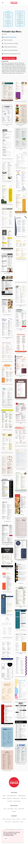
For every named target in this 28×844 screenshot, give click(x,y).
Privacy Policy (15, 821)
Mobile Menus (16, 798)
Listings (4, 798)
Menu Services (17, 801)
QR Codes (23, 798)
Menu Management (12, 795)
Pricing (4, 819)
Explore (14, 811)
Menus (4, 795)
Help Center (21, 808)
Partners (19, 819)
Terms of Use (8, 821)
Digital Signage (21, 795)
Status (21, 821)
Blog (16, 808)
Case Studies (10, 808)
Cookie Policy (9, 835)
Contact (24, 819)
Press (14, 819)
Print (5, 808)
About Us (9, 819)
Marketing (9, 798)
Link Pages (9, 801)
